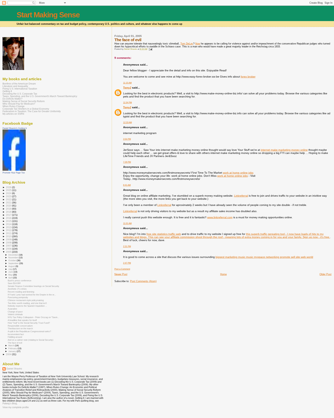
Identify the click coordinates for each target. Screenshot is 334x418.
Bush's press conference (19, 280)
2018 (9, 212)
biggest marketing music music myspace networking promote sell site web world (264, 256)
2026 (9, 187)
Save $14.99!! (14, 283)
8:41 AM (127, 185)
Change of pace (15, 312)
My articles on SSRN (13, 114)
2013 (9, 227)
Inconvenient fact (16, 334)
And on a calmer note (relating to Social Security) (30, 340)
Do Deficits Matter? (12, 98)
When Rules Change (14, 106)
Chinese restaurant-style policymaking (26, 300)
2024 (9, 193)
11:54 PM (127, 102)
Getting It (7, 91)
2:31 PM (127, 246)
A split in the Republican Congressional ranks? (29, 331)
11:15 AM (127, 83)
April (10, 277)
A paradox (12, 309)
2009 (9, 239)
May (10, 275)
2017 (9, 215)
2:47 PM (127, 263)
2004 (9, 354)
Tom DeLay (186, 43)
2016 (9, 218)
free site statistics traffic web (164, 233)
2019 (9, 208)
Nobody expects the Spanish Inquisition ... (27, 306)
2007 (9, 245)
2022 (9, 199)
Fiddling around (15, 337)
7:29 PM (127, 162)
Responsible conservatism (20, 326)
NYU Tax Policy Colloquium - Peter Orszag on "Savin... (33, 317)
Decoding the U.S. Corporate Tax (20, 93)
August (11, 266)
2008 (9, 242)
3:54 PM (127, 139)
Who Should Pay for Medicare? (19, 103)
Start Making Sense (48, 15)
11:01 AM (127, 223)
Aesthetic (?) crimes (17, 289)
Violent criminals (15, 314)
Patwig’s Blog (10, 403)
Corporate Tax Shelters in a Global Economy (26, 108)
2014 (9, 224)
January (12, 351)
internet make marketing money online (284, 149)
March (11, 345)
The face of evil (15, 343)
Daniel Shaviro (14, 368)
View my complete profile (16, 407)
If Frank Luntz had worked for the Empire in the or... (32, 294)
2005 (9, 252)
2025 (9, 190)
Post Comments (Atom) (143, 281)
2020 (9, 205)
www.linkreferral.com (220, 217)
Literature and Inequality (15, 86)
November (13, 257)
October (12, 260)
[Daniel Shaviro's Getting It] (14, 170)
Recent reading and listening (21, 292)
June (11, 272)
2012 (9, 230)
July (10, 269)
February (13, 348)
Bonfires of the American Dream (19, 83)
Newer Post (120, 274)
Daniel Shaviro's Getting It (15, 128)
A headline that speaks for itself (22, 320)
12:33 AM (127, 122)
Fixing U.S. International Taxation (20, 88)
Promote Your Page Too (14, 172)
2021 (9, 202)
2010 (9, 236)
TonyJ (127, 87)
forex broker (248, 76)
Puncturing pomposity (18, 297)
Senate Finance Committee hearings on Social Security (33, 286)
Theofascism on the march (20, 328)
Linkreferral (241, 195)
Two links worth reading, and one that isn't (27, 303)
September (13, 263)
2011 (9, 233)
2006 (9, 248)
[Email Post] (150, 49)
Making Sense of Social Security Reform (24, 101)
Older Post (325, 274)
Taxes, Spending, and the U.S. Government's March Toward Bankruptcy (40, 96)
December (13, 255)
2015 (9, 221)
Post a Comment (122, 269)
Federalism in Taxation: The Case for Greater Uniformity (32, 111)
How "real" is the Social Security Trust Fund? (29, 323)
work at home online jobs (238, 172)
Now (197, 43)
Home (223, 274)
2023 (9, 196)
